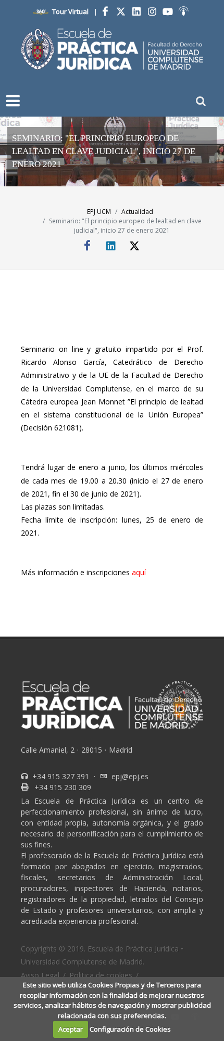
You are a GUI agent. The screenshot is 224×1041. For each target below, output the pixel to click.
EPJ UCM (99, 211)
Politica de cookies (100, 975)
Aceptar (70, 1029)
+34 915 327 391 (59, 776)
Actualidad (137, 211)
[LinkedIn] (136, 11)
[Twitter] (121, 11)
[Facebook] (105, 11)
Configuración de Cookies (130, 1029)
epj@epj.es (129, 776)
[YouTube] (168, 11)
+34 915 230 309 (61, 787)
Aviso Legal (40, 975)
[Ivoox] (183, 11)
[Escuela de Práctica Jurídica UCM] (112, 49)
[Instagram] (152, 11)
